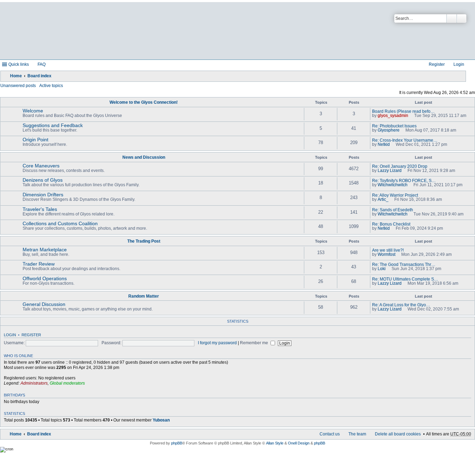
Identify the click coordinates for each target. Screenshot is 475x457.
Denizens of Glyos (43, 180)
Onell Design (298, 443)
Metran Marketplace (45, 249)
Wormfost (386, 254)
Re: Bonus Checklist (391, 224)
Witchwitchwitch (393, 185)
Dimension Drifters (43, 194)
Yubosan (161, 420)
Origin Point (35, 139)
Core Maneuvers (41, 165)
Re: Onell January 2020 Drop (399, 166)
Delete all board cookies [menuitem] (398, 434)
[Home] (168, 31)
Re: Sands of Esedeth (392, 210)
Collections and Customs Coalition (60, 223)
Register (31, 335)
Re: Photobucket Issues (394, 126)
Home (16, 76)
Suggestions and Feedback (53, 125)
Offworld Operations (45, 278)
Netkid (384, 144)
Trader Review (39, 264)
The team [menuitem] (357, 434)
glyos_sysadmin (393, 115)
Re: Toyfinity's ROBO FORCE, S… (404, 181)
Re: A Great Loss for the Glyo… (401, 305)
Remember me (254, 343)
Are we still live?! (388, 250)
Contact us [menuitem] (330, 434)
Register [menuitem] (437, 64)
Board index (39, 76)
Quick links (18, 64)
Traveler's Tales (40, 209)
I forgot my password (217, 343)
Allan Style (274, 443)
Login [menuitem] (458, 64)
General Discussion (44, 304)
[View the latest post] (411, 115)
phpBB (176, 443)
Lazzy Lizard (390, 170)
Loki (382, 269)
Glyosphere (389, 130)
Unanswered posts (18, 86)
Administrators (34, 383)
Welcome (33, 110)
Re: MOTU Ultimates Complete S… (405, 279)
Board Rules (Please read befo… (403, 111)
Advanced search (461, 18)
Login (10, 335)
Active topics (51, 86)
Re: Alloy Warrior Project (395, 195)
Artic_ (383, 199)
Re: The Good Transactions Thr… (403, 264)
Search (451, 18)
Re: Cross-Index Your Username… (404, 140)
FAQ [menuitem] (42, 64)
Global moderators (67, 383)
